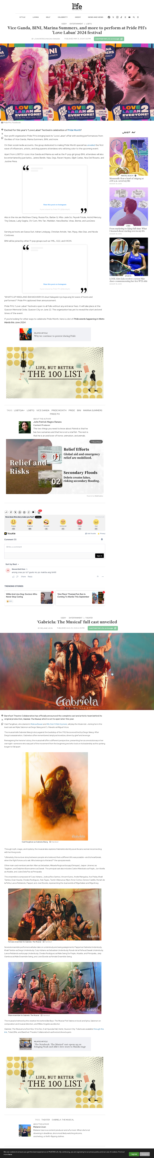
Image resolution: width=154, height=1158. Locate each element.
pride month (58, 410)
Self (48, 17)
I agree (134, 1154)
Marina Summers (92, 410)
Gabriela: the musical (63, 1119)
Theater (89, 618)
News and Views (95, 17)
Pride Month (74, 130)
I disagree (145, 1154)
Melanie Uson (46, 628)
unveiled (91, 145)
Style (22, 17)
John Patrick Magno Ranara (47, 39)
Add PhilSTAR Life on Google (107, 39)
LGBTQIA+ (19, 410)
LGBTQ (89, 24)
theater (45, 1119)
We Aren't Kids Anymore (57, 724)
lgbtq (30, 410)
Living (36, 17)
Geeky (78, 17)
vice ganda (42, 410)
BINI (79, 410)
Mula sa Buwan (37, 724)
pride (72, 410)
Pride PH (55, 414)
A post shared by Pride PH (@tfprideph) (55, 209)
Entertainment (76, 24)
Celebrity (63, 17)
